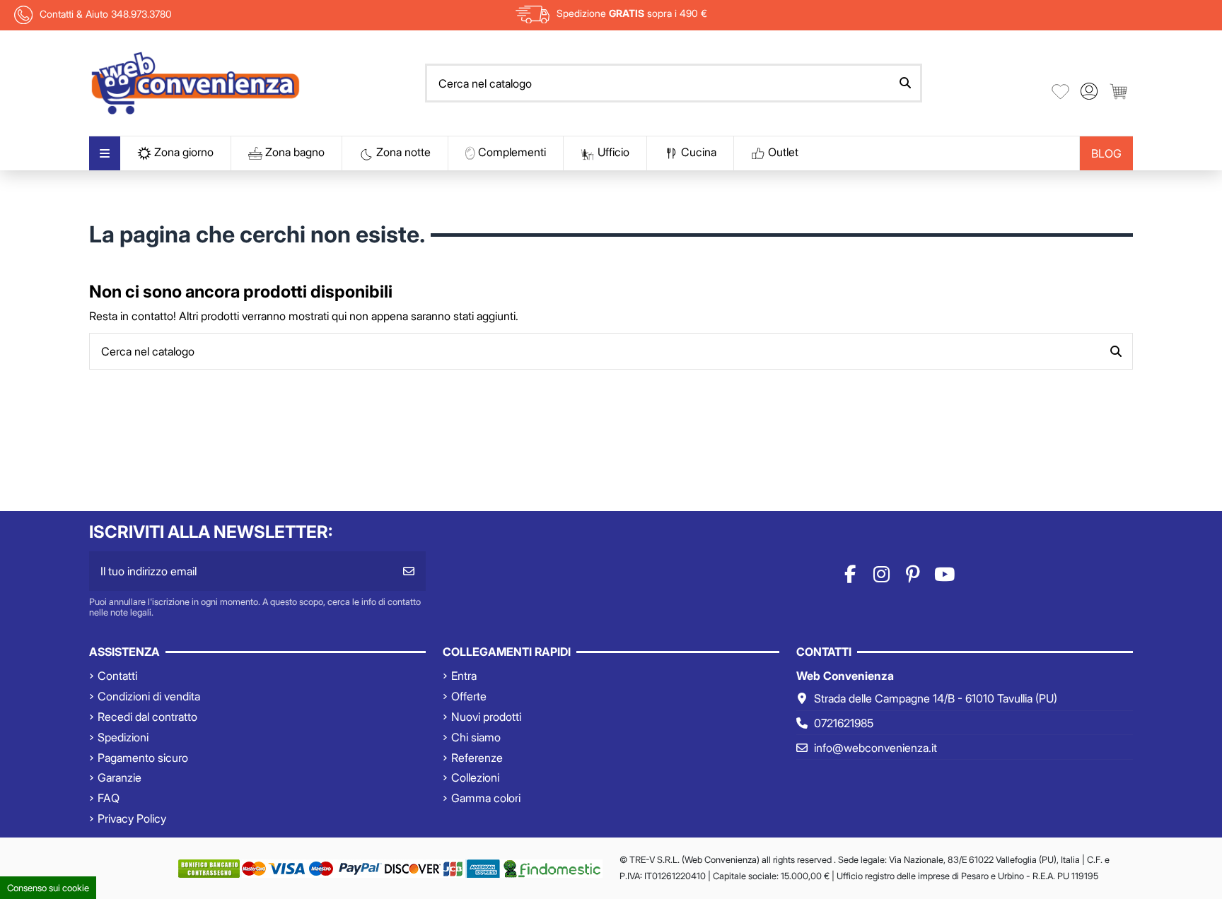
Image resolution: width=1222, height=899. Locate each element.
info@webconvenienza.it (875, 748)
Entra (464, 676)
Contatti (117, 676)
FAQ (109, 798)
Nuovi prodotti (486, 717)
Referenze (477, 758)
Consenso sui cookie (48, 887)
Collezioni (475, 777)
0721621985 (843, 723)
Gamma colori (485, 798)
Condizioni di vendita (149, 696)
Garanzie (119, 777)
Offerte (469, 696)
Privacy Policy (132, 818)
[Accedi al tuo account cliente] (1089, 91)
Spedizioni (123, 737)
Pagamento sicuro (143, 758)
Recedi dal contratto (147, 717)
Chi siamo (476, 737)
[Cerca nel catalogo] (905, 83)
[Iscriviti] (409, 571)
